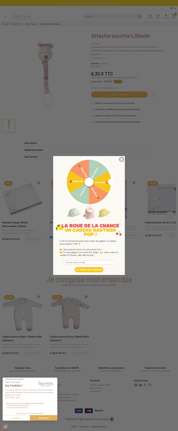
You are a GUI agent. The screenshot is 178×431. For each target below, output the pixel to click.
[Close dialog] (121, 159)
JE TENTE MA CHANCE (89, 269)
